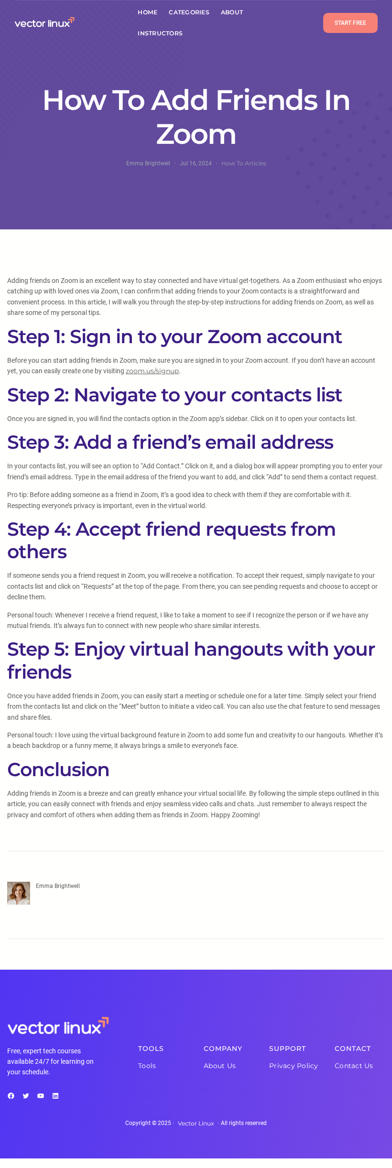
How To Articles (243, 163)
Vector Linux (196, 1123)
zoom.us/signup (152, 371)
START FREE (350, 23)
